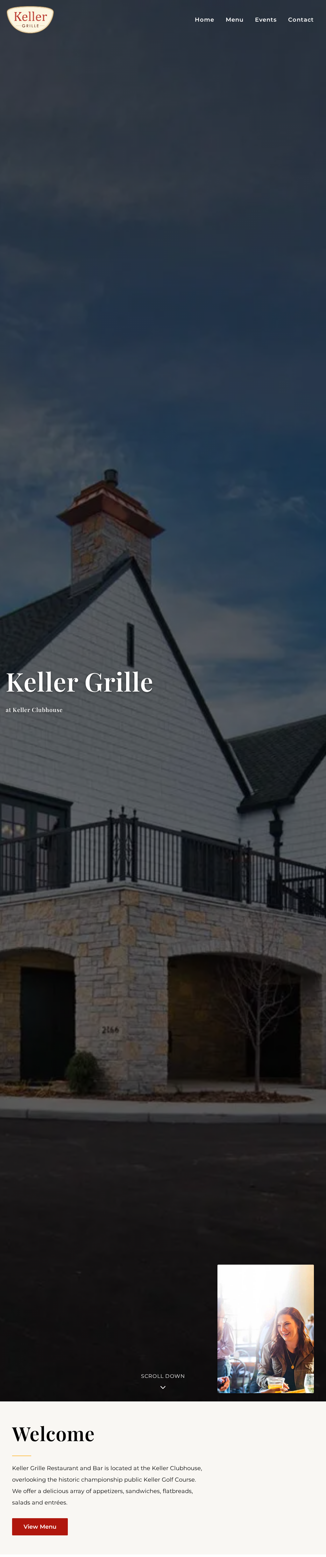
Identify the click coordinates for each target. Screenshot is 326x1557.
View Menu (40, 1526)
